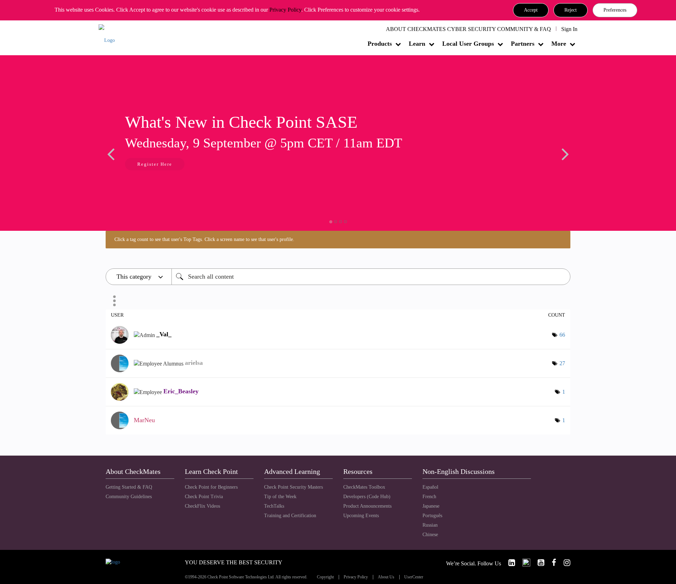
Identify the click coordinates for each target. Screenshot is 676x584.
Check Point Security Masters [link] (293, 487)
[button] (531, 10)
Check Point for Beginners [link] (211, 487)
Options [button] (114, 301)
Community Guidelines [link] (129, 496)
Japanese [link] (431, 506)
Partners (522, 43)
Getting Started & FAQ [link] (129, 487)
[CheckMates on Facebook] (551, 562)
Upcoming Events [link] (361, 515)
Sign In (569, 29)
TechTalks (274, 506)
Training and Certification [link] (290, 515)
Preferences (614, 10)
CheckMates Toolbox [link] (364, 487)
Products (380, 43)
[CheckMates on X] (523, 562)
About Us (386, 577)
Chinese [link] (430, 534)
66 (562, 335)
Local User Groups (468, 43)
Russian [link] (430, 525)
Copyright (325, 577)
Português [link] (432, 515)
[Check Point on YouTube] (538, 562)
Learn (417, 43)
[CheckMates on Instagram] (564, 562)
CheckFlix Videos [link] (202, 506)
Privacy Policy (285, 10)
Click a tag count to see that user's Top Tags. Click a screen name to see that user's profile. (204, 239)
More (558, 43)
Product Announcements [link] (367, 506)
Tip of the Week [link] (280, 496)
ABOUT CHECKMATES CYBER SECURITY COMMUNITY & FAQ (468, 29)
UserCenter (413, 577)
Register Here (154, 164)
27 (562, 363)
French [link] (429, 496)
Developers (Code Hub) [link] (366, 496)
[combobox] (370, 276)
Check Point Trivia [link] (204, 496)
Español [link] (430, 487)
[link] (508, 562)
